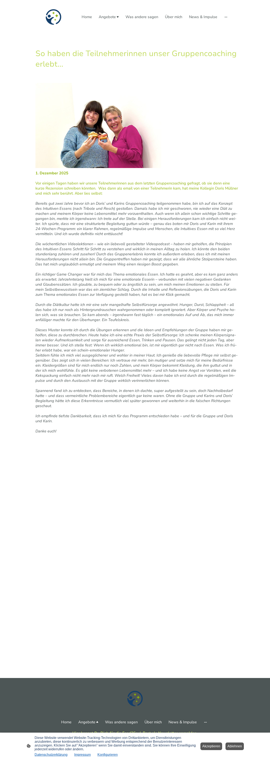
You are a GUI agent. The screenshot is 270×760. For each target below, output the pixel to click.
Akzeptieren (211, 746)
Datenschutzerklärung (51, 754)
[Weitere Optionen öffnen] (225, 17)
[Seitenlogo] (53, 16)
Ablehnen (234, 746)
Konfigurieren (107, 754)
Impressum (82, 754)
